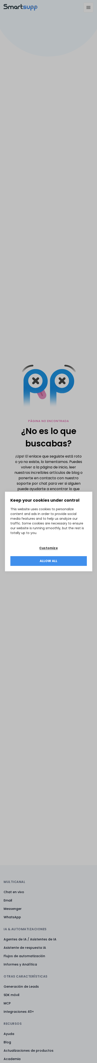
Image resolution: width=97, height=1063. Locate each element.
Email (8, 900)
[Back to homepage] (20, 9)
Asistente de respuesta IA (25, 947)
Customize (48, 548)
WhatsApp (12, 917)
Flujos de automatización (24, 956)
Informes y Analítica (20, 964)
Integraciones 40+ (19, 1011)
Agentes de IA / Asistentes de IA (30, 939)
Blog (7, 1042)
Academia (12, 1059)
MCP (7, 1003)
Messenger (13, 908)
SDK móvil (11, 995)
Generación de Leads (21, 986)
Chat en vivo (14, 892)
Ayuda (9, 1034)
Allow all (49, 561)
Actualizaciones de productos (28, 1050)
